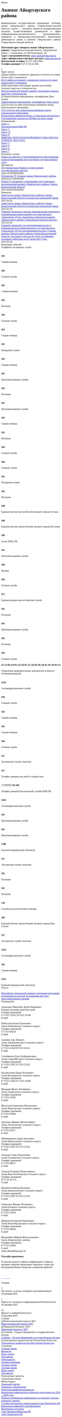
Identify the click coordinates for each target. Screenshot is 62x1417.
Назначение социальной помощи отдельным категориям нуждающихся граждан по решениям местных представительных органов (30, 996)
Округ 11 (6, 132)
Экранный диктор (10, 1384)
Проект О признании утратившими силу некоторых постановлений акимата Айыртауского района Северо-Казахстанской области (29, 184)
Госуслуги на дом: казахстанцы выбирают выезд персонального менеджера (26, 111)
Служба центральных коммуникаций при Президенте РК (30, 1403)
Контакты (6, 1351)
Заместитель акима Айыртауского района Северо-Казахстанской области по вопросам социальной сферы (29, 196)
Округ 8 (5, 148)
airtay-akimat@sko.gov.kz (43, 55)
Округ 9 (5, 146)
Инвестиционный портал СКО (17, 1324)
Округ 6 (5, 135)
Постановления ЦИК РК (14, 126)
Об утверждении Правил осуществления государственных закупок (22, 169)
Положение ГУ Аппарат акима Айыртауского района (28, 176)
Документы (7, 1356)
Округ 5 (5, 143)
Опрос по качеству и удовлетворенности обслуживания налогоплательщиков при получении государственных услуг (29, 159)
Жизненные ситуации (12, 1409)
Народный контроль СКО (14, 1329)
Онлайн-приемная (10, 1362)
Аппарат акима (9, 1348)
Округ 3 (5, 129)
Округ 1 (5, 124)
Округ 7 (5, 151)
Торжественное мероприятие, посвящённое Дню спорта (30, 102)
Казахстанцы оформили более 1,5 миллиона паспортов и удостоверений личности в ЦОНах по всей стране (30, 117)
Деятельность (8, 1359)
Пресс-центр (7, 1354)
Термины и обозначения (13, 1387)
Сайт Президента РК (12, 1414)
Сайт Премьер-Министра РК (16, 1411)
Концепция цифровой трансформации (21, 1406)
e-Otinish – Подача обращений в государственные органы (30, 1337)
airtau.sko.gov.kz (53, 58)
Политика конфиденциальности (17, 1389)
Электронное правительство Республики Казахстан (27, 1343)
